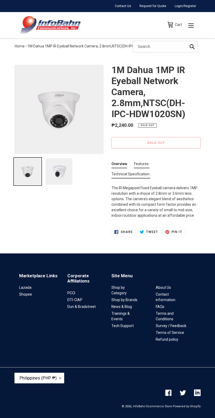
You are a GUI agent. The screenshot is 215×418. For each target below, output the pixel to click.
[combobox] (165, 46)
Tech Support (122, 326)
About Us (163, 287)
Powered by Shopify (187, 406)
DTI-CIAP (74, 300)
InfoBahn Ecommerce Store (152, 406)
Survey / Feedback (171, 326)
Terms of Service (170, 332)
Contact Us (123, 6)
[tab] (119, 165)
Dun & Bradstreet (81, 307)
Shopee (25, 294)
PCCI (71, 293)
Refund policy (167, 339)
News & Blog (121, 307)
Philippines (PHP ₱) (38, 378)
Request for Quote (152, 6)
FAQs (160, 307)
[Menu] (191, 25)
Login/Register (185, 6)
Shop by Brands (124, 300)
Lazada (25, 287)
